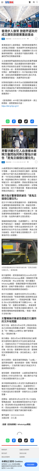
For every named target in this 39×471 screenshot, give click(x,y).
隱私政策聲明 (6, 457)
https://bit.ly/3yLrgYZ (10, 106)
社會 (3, 38)
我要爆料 (22, 457)
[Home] (9, 2)
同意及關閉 (30, 464)
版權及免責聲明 (24, 449)
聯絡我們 (4, 449)
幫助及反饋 (23, 453)
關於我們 (4, 453)
